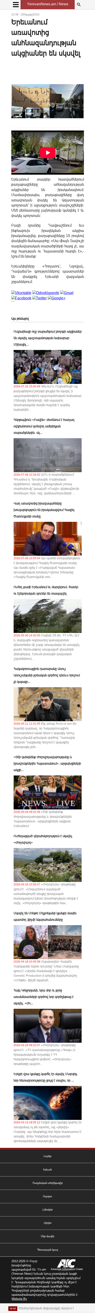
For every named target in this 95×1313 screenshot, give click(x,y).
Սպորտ (47, 1196)
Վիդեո (47, 1223)
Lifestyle (47, 1209)
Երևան (47, 1169)
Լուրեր (47, 1156)
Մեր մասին (47, 1236)
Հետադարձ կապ (47, 1249)
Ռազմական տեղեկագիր (48, 1183)
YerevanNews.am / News (47, 4)
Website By (19, 1299)
